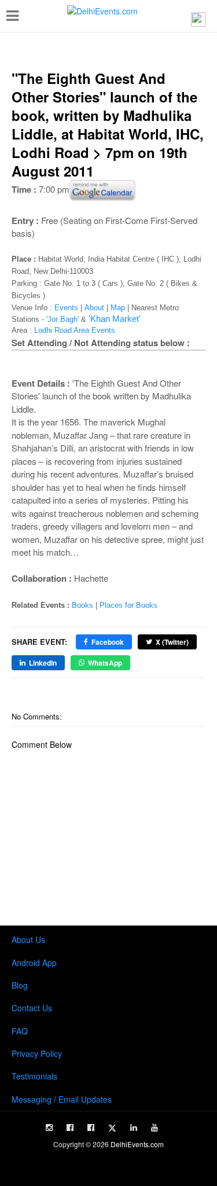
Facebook (107, 642)
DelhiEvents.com (137, 1144)
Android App (34, 962)
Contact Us (32, 1008)
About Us (28, 939)
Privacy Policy (37, 1053)
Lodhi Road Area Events (74, 330)
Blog (20, 985)
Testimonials (34, 1076)
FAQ (20, 1031)
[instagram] (49, 1127)
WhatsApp (105, 663)
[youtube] (154, 1127)
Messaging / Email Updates (62, 1099)
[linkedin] (133, 1127)
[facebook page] (70, 1127)
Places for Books (128, 605)
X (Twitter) (172, 642)
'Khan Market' (115, 319)
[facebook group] (90, 1127)
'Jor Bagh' (62, 319)
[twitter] (112, 1128)
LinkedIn (43, 663)
